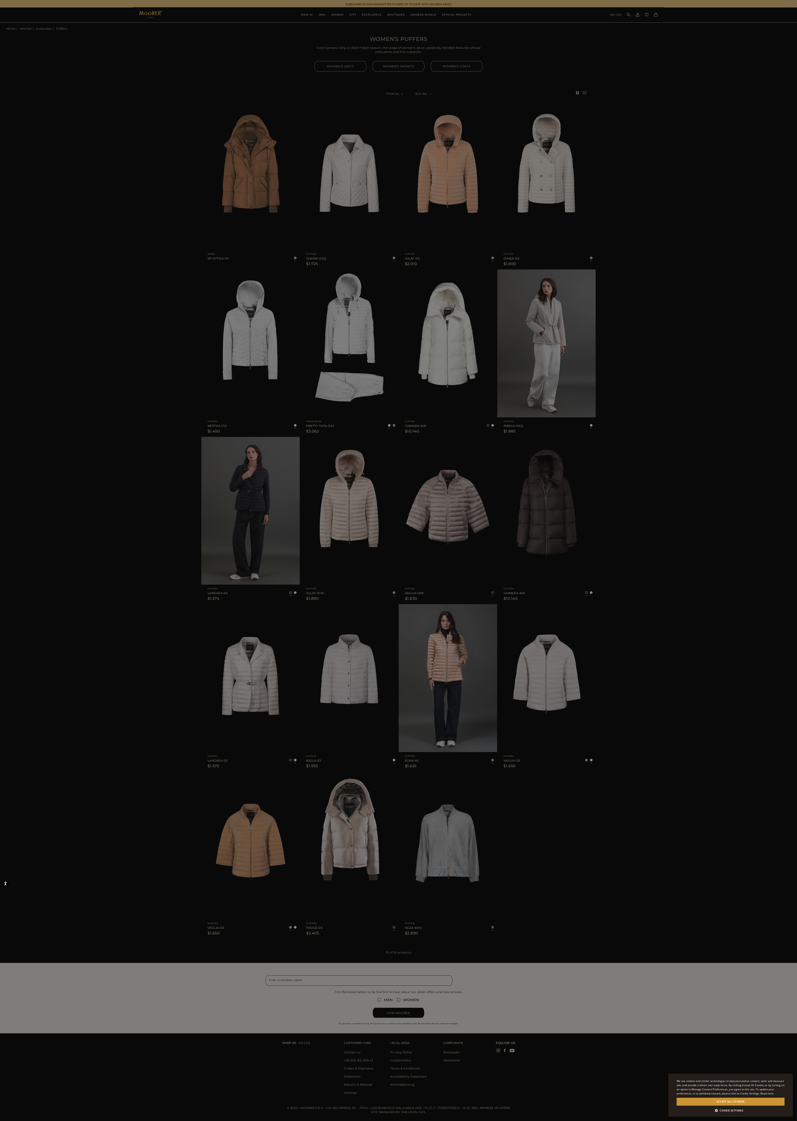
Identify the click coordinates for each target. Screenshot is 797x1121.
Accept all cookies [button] (730, 1101)
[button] (731, 1110)
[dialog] (398, 560)
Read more (767, 1093)
